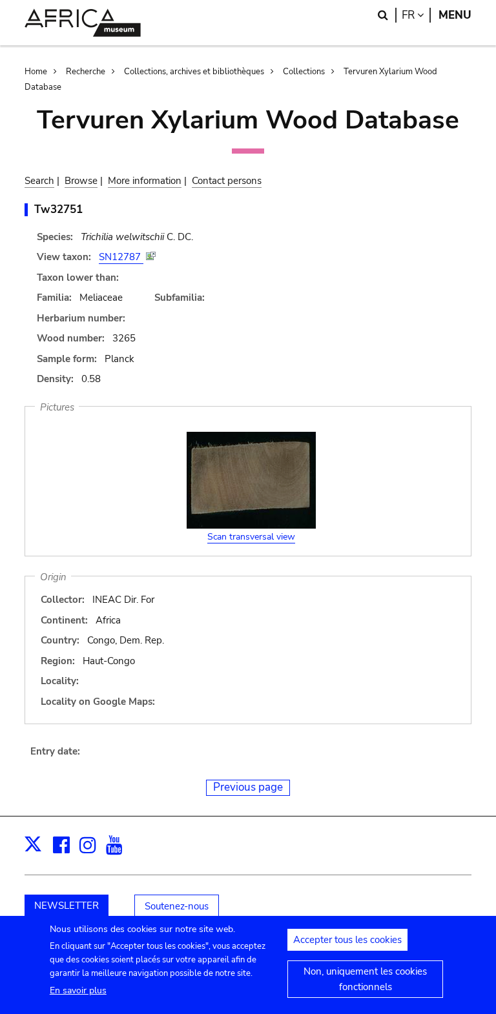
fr (416, 15)
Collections (304, 71)
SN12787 (121, 256)
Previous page (248, 787)
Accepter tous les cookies (347, 939)
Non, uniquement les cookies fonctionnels (365, 979)
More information (144, 180)
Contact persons (227, 180)
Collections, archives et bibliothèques (194, 71)
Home (36, 71)
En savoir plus (78, 990)
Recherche (85, 71)
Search (39, 180)
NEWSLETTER (66, 905)
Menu (455, 15)
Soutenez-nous (177, 906)
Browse (81, 180)
